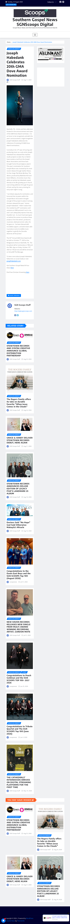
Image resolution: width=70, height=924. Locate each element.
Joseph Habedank (14, 295)
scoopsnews (13, 582)
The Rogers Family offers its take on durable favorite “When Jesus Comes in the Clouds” (19, 403)
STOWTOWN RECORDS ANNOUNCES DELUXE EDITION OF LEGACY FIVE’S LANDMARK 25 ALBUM (18, 488)
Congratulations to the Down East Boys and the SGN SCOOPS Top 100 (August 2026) (19, 575)
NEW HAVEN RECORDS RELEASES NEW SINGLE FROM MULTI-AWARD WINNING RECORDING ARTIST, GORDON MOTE (18, 627)
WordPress (29, 918)
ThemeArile (21, 921)
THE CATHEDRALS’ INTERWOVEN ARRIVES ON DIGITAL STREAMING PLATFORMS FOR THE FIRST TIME (19, 782)
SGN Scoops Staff (15, 80)
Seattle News (11, 921)
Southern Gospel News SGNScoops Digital (35, 22)
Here (12, 268)
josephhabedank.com (14, 261)
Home (9, 42)
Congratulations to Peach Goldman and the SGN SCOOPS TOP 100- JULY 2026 (19, 679)
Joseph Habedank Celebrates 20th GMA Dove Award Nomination (32, 42)
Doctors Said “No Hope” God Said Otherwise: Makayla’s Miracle (18, 524)
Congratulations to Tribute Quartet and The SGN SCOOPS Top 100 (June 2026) (20, 730)
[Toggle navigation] (35, 34)
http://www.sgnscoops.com (23, 311)
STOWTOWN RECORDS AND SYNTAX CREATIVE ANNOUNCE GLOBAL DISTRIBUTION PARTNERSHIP (18, 351)
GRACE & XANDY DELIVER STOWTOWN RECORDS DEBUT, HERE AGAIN (20, 440)
